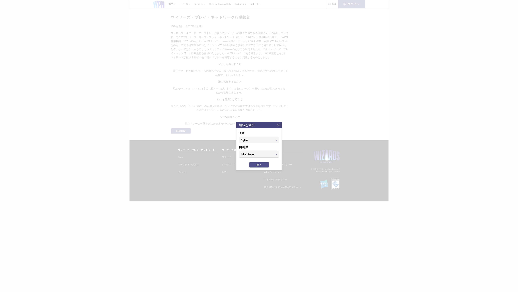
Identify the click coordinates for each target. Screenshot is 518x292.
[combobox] (256, 140)
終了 (259, 164)
